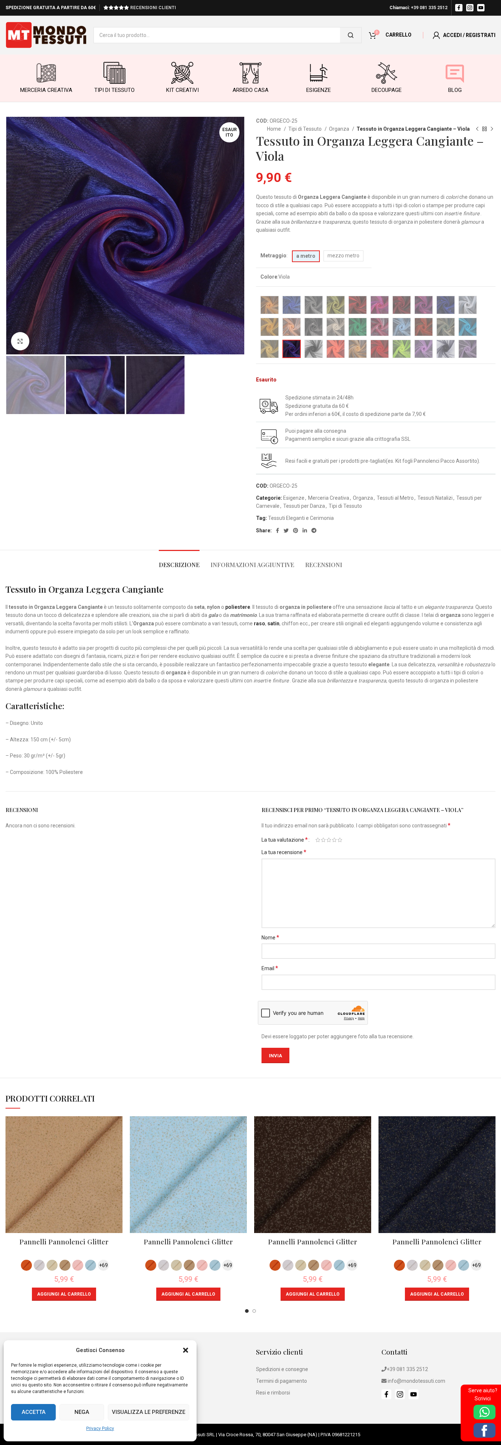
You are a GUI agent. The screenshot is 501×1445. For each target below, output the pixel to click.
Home (274, 129)
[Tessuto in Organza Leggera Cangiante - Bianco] (467, 305)
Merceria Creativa (328, 498)
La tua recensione (284, 852)
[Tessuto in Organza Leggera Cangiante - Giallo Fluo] (401, 349)
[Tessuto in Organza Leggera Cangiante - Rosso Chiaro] (379, 349)
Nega (81, 1412)
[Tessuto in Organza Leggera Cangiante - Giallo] (335, 305)
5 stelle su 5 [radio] (340, 839)
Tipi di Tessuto (305, 129)
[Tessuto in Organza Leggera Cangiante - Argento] (313, 327)
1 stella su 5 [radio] (318, 839)
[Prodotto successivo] (491, 129)
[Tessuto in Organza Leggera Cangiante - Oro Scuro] (357, 349)
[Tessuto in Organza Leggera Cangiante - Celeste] (401, 327)
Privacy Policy (100, 1428)
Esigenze (293, 498)
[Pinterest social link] (295, 530)
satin (273, 623)
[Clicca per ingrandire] (20, 341)
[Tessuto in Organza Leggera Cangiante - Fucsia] (379, 305)
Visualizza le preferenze (148, 1412)
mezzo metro (343, 255)
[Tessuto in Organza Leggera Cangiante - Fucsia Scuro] (423, 305)
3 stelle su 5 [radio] (329, 839)
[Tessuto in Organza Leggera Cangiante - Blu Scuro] (445, 305)
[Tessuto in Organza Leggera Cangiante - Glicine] (423, 349)
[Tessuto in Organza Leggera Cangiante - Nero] (313, 349)
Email (270, 968)
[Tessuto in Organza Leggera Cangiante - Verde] (357, 327)
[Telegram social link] (314, 530)
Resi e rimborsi (273, 1393)
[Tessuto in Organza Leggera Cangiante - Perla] (313, 305)
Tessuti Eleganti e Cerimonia (301, 518)
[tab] (179, 561)
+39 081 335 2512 (429, 7)
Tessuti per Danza (304, 506)
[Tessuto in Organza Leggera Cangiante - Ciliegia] (379, 327)
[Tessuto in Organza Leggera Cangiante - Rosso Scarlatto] (401, 305)
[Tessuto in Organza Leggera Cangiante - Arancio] (269, 305)
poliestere (237, 607)
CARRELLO (398, 35)
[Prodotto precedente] (477, 129)
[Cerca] (350, 35)
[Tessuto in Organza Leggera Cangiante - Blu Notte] (445, 349)
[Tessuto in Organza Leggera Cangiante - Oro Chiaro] (269, 349)
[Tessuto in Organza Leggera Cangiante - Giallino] (445, 327)
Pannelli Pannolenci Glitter (64, 1241)
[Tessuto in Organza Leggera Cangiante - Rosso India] (357, 305)
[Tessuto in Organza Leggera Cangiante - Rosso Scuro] (423, 327)
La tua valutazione (285, 840)
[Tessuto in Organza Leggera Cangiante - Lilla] (467, 349)
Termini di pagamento (281, 1381)
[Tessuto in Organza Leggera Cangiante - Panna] (335, 327)
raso (259, 623)
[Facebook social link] (277, 530)
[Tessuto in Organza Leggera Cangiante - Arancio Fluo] (335, 349)
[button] (185, 1350)
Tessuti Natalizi (435, 498)
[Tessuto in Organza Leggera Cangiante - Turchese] (467, 327)
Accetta (33, 1412)
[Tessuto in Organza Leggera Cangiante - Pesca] (291, 327)
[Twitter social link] (286, 530)
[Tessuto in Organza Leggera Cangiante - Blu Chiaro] (291, 305)
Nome (270, 937)
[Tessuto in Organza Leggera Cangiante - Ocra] (269, 327)
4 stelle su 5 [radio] (334, 839)
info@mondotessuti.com (416, 1381)
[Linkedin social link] (304, 530)
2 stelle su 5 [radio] (323, 839)
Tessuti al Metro (395, 498)
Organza (339, 129)
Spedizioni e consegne (282, 1369)
